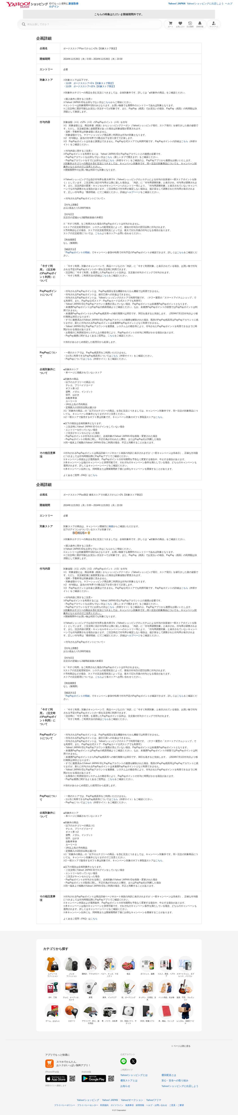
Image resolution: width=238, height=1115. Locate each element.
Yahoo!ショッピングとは (134, 1075)
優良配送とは (169, 1075)
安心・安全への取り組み (175, 1080)
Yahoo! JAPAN (176, 3)
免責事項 (129, 1105)
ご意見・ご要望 (176, 1105)
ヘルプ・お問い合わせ (156, 1105)
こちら (107, 102)
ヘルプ (228, 3)
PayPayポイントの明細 (78, 252)
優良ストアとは (128, 1080)
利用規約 (104, 1105)
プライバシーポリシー (64, 1105)
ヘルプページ (133, 192)
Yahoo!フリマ (153, 1100)
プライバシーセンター (87, 1105)
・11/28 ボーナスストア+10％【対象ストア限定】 (89, 86)
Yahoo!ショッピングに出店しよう (205, 3)
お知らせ (125, 1086)
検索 (111, 526)
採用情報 (140, 1105)
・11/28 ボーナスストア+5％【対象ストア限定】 (89, 83)
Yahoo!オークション (132, 1100)
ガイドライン (117, 1105)
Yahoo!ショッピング (88, 1100)
